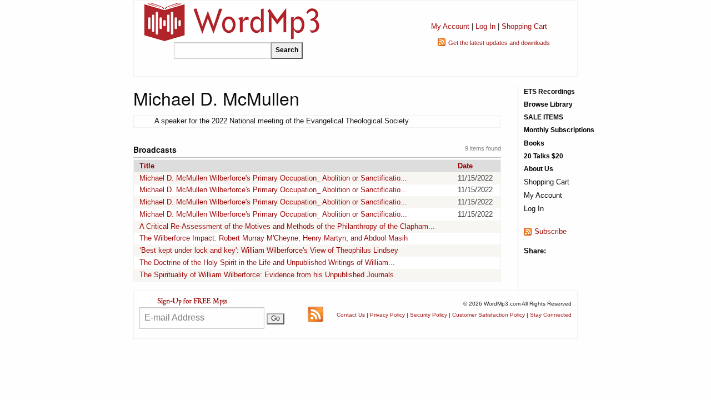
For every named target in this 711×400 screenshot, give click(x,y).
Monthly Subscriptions (559, 130)
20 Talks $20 (543, 156)
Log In (485, 26)
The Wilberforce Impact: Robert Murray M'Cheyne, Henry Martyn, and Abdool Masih (273, 238)
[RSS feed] (315, 314)
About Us (538, 169)
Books (534, 143)
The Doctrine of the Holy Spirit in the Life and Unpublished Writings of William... (267, 262)
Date (465, 166)
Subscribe (550, 231)
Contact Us (351, 315)
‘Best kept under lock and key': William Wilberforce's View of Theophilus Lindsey (268, 250)
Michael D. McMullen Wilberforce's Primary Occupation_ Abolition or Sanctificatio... (273, 178)
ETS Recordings (549, 92)
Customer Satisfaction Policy (488, 315)
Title (146, 166)
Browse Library (548, 104)
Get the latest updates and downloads (499, 42)
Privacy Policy (387, 315)
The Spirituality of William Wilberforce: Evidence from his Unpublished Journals (266, 275)
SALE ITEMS (543, 117)
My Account (450, 26)
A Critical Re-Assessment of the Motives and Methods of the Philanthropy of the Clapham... (287, 226)
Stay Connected (551, 315)
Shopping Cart (524, 26)
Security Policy (428, 315)
